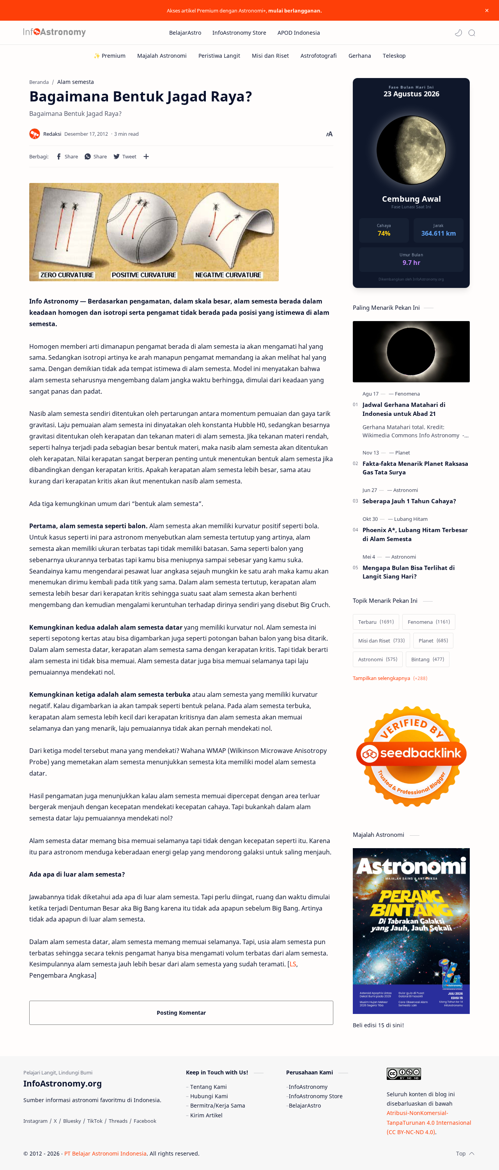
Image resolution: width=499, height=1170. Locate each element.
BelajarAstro (305, 1105)
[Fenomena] (407, 393)
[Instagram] (35, 1121)
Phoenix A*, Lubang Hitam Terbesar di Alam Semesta (415, 534)
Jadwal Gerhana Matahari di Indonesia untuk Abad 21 (404, 409)
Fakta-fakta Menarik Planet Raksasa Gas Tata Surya (415, 468)
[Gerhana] (360, 55)
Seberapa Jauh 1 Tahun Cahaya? (409, 501)
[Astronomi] (405, 490)
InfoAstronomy (308, 1086)
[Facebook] (145, 1121)
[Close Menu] (487, 10)
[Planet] (402, 452)
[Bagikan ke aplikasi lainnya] (146, 156)
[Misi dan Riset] (270, 55)
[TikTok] (95, 1121)
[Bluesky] (72, 1121)
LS (293, 964)
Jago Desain (252, 1153)
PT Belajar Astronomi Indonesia (105, 1153)
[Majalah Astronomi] (162, 55)
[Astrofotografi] (319, 55)
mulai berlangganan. (295, 10)
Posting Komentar (181, 1012)
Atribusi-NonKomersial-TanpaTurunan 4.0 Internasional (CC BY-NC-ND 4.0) (429, 1122)
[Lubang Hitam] (411, 518)
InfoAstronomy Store (316, 1096)
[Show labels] (391, 678)
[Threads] (118, 1121)
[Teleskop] (394, 55)
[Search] (472, 33)
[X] (55, 1121)
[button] (458, 33)
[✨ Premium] (110, 55)
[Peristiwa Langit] (219, 55)
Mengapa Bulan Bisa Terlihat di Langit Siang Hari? (409, 572)
